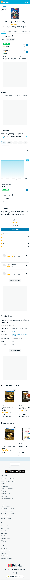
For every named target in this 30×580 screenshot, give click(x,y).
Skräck (14, 335)
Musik (18, 334)
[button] (4, 9)
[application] (15, 165)
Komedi (14, 334)
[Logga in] (28, 2)
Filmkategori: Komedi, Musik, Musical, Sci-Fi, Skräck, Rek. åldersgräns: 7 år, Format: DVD (15, 27)
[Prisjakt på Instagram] (16, 572)
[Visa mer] (2, 45)
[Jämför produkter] (27, 17)
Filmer (4, 6)
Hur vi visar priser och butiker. (17, 60)
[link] (15, 257)
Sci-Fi (26, 334)
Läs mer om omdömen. (12, 216)
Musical (22, 334)
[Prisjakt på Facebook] (13, 572)
